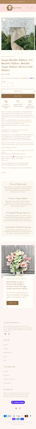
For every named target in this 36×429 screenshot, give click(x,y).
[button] (3, 8)
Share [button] (4, 172)
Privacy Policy (7, 383)
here (20, 106)
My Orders (6, 375)
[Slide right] (22, 53)
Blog (4, 360)
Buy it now (18, 96)
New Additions (7, 352)
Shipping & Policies (8, 379)
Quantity (3, 81)
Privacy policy (20, 424)
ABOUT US (12, 303)
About (5, 356)
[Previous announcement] (3, 2)
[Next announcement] (33, 2)
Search (5, 344)
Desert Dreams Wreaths (17, 422)
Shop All (5, 348)
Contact (5, 371)
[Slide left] (14, 53)
